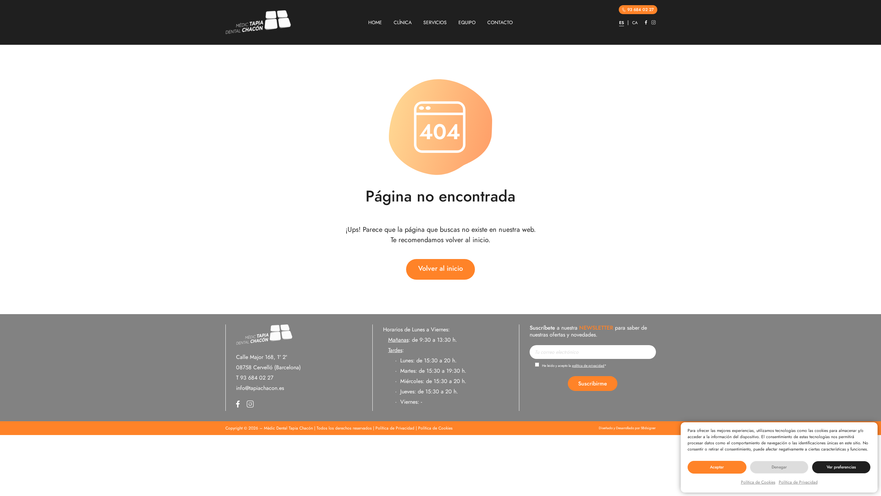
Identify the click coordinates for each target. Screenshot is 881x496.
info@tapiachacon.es (260, 388)
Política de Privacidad (798, 482)
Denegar (779, 467)
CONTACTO (500, 22)
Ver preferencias (841, 467)
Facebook (646, 22)
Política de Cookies (758, 482)
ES (621, 23)
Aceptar (717, 467)
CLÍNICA (403, 22)
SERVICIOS (435, 22)
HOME (375, 22)
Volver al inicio (440, 268)
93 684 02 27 (640, 10)
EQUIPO (467, 22)
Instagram (653, 22)
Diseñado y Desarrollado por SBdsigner (627, 428)
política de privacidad (588, 365)
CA (635, 23)
